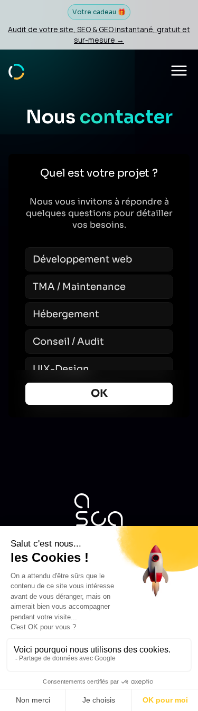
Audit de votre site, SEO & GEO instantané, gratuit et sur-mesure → (99, 34)
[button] (179, 70)
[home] (16, 70)
